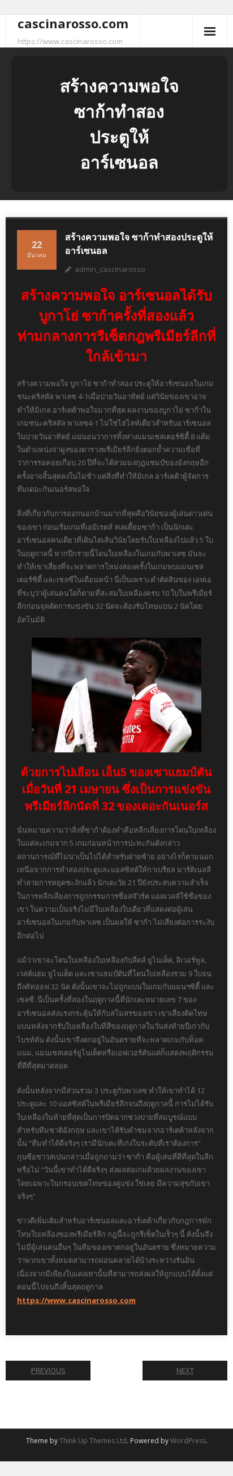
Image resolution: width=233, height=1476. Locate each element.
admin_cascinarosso (110, 269)
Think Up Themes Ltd (93, 1440)
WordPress (188, 1440)
